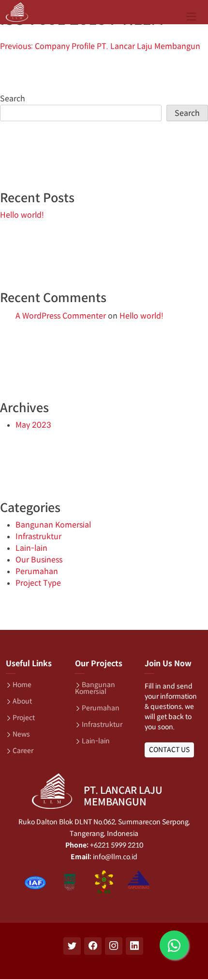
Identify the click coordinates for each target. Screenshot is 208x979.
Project (24, 717)
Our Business (38, 560)
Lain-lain (31, 548)
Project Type (38, 583)
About (22, 701)
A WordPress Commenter (60, 316)
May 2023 (33, 425)
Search (12, 99)
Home (22, 684)
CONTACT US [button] (169, 749)
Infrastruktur (38, 536)
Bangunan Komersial (53, 525)
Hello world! (22, 215)
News (21, 734)
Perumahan (36, 571)
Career (23, 750)
